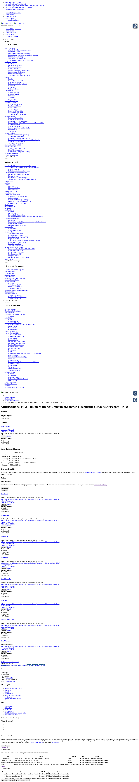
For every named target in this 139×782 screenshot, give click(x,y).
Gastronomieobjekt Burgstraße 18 (15, 278)
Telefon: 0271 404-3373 (8, 431)
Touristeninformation (11, 384)
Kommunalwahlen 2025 (15, 250)
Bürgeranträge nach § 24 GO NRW (19, 174)
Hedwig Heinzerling (14, 348)
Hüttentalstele (12, 328)
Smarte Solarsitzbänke (15, 286)
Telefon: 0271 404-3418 (8, 628)
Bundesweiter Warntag (15, 65)
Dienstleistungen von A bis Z (13, 688)
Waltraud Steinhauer (14, 368)
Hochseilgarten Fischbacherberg (18, 121)
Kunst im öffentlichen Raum (13, 323)
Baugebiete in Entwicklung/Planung (19, 53)
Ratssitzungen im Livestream (17, 225)
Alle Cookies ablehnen (8, 780)
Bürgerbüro (11, 96)
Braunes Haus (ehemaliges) (16, 341)
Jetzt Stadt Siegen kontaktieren (10, 665)
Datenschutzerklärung (100, 485)
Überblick (11, 63)
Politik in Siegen (9, 210)
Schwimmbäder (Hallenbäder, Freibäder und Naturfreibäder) (26, 123)
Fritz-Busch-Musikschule (15, 80)
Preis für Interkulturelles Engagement (19, 171)
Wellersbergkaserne (14, 370)
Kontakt (7, 692)
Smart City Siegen (10, 281)
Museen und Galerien (11, 331)
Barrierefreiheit (10, 18)
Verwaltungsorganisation (15, 245)
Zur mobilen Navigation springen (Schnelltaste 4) (19, 7)
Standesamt (11, 97)
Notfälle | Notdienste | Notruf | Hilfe (19, 70)
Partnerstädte (8, 208)
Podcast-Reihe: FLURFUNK (17, 203)
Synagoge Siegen (13, 367)
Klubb (10, 351)
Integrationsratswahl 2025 (16, 252)
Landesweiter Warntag (15, 67)
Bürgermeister (9, 181)
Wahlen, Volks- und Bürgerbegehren (15, 247)
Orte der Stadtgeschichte (12, 333)
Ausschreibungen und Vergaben (14, 270)
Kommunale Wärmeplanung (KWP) (19, 152)
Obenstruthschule (13, 360)
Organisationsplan (13, 239)
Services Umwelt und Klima (16, 148)
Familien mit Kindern (14, 106)
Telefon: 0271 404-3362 (8, 607)
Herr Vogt (4, 600)
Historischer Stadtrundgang (13, 311)
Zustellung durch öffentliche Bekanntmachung (22, 179)
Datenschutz (8, 708)
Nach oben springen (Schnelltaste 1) (15, 2)
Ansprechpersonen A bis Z (16, 233)
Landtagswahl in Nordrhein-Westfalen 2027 (21, 249)
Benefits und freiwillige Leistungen (18, 200)
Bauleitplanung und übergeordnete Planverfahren (23, 55)
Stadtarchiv (11, 85)
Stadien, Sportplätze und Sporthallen (19, 128)
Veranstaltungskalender (11, 153)
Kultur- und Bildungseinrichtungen (15, 314)
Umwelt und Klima (10, 146)
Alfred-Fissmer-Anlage (15, 335)
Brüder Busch (12, 326)
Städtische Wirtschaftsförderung (17, 297)
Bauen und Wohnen (10, 48)
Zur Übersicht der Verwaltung (10, 662)
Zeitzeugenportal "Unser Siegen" (14, 387)
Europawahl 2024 (13, 255)
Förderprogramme (13, 176)
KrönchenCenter (13, 355)
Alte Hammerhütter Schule (16, 336)
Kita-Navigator (12, 107)
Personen (4, 490)
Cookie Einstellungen (12, 20)
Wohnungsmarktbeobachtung (17, 58)
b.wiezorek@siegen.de (7, 430)
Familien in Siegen (10, 102)
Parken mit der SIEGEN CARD (18, 379)
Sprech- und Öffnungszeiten (13, 698)
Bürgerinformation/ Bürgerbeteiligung (16, 172)
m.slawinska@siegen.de (8, 586)
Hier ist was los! (9, 312)
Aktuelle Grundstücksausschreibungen (19, 50)
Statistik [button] (3, 766)
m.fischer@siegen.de (7, 522)
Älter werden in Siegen (15, 104)
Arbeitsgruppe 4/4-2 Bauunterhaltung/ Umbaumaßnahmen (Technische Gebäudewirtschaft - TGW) (30, 499)
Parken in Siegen (10, 372)
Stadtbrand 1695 (13, 365)
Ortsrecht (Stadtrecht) (11, 206)
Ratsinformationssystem (12, 218)
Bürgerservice (9, 90)
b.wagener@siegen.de (7, 627)
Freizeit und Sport (10, 116)
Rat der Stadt (12, 213)
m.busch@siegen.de (7, 501)
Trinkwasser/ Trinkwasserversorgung (19, 75)
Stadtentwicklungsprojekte (16, 136)
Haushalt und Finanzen (11, 191)
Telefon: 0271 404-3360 (8, 588)
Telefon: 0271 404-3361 (8, 545)
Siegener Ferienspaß (14, 124)
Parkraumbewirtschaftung (12, 280)
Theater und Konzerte (11, 382)
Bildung (7, 77)
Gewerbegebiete (9, 276)
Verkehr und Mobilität (11, 155)
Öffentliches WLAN (14, 285)
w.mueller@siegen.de (7, 543)
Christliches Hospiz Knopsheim (17, 343)
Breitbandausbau (10, 271)
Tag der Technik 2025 (14, 298)
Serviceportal (10, 14)
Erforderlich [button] (4, 747)
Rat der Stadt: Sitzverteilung (16, 215)
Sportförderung (12, 129)
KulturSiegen (8, 318)
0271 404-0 (23, 665)
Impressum (8, 709)
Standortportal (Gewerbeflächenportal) (16, 290)
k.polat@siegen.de (6, 565)
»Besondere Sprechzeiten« (93, 472)
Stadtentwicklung (10, 133)
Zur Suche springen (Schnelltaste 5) (15, 9)
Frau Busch (4, 494)
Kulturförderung (13, 321)
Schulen (10, 79)
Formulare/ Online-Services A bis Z (19, 237)
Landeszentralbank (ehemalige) (17, 357)
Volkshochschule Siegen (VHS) (17, 84)
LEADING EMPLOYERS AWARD (19, 201)
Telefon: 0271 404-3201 (8, 502)
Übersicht (11, 211)
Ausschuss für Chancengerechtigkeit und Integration (20, 166)
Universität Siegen (13, 89)
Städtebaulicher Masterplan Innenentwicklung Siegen (24, 140)
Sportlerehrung (12, 131)
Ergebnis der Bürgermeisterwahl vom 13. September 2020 (25, 216)
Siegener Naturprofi (14, 126)
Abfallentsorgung (13, 92)
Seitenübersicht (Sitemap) (12, 714)
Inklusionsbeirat (9, 193)
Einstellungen (5, 746)
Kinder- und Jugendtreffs (15, 113)
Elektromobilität (9, 273)
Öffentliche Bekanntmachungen (17, 177)
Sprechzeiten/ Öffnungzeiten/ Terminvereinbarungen (24, 240)
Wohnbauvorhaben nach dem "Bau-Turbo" (21, 60)
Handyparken (12, 375)
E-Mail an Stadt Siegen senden (36, 665)
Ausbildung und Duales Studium (18, 196)
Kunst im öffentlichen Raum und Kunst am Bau (22, 324)
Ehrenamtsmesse (13, 189)
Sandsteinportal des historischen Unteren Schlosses (23, 362)
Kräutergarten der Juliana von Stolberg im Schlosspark (24, 353)
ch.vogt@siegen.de (6, 605)
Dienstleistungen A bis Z (13, 13)
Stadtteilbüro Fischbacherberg (17, 114)
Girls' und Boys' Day (14, 82)
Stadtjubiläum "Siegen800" (13, 145)
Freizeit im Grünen (10, 309)
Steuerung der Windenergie (16, 141)
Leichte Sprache (11, 16)
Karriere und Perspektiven (12, 194)
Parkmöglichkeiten (13, 377)
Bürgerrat (7, 183)
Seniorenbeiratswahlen (15, 230)
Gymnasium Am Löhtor (15, 346)
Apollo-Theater (12, 338)
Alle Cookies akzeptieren (22, 780)
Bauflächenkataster (14, 51)
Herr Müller (5, 536)
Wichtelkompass (13, 109)
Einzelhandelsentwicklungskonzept (18, 135)
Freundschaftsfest (13, 169)
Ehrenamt (7, 184)
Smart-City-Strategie (14, 288)
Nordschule (11, 358)
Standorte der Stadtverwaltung (17, 242)
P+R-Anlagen (12, 380)
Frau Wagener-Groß (7, 619)
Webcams (7, 385)
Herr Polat (4, 557)
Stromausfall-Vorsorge (15, 74)
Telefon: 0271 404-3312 (8, 524)
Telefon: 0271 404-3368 (8, 566)
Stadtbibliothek (12, 87)
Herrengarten (12, 350)
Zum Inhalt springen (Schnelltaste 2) (15, 4)
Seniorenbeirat (9, 227)
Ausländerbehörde (13, 94)
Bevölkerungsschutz (11, 62)
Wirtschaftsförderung (11, 293)
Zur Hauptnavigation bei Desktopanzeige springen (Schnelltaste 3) (24, 5)
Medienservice (9, 205)
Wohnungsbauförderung (15, 57)
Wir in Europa (9, 259)
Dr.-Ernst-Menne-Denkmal (16, 345)
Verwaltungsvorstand (14, 244)
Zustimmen (6, 749)
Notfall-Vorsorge (13, 68)
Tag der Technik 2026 (14, 295)
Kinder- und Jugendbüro (15, 111)
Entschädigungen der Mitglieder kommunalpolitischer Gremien (27, 222)
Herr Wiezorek (5, 426)
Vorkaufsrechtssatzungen (15, 143)
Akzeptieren (5, 488)
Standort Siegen (9, 292)
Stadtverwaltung (9, 232)
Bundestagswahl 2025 (15, 254)
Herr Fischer (5, 515)
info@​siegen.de (10, 681)
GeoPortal (8, 690)
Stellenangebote (13, 198)
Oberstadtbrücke (13, 329)
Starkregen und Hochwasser (16, 72)
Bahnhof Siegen (13, 340)
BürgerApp (11, 220)
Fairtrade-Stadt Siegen (11, 101)
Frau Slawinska (6, 579)
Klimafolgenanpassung (15, 150)
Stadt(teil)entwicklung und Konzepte (19, 138)
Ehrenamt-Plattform (14, 188)
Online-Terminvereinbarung (13, 695)
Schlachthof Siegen (14, 363)
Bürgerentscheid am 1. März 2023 (18, 257)
